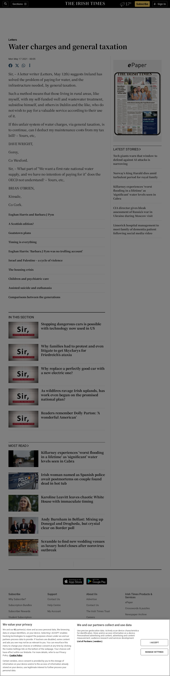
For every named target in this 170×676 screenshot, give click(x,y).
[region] (85, 647)
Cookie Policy (15, 655)
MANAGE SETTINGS (154, 652)
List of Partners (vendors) (89, 641)
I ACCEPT (154, 642)
